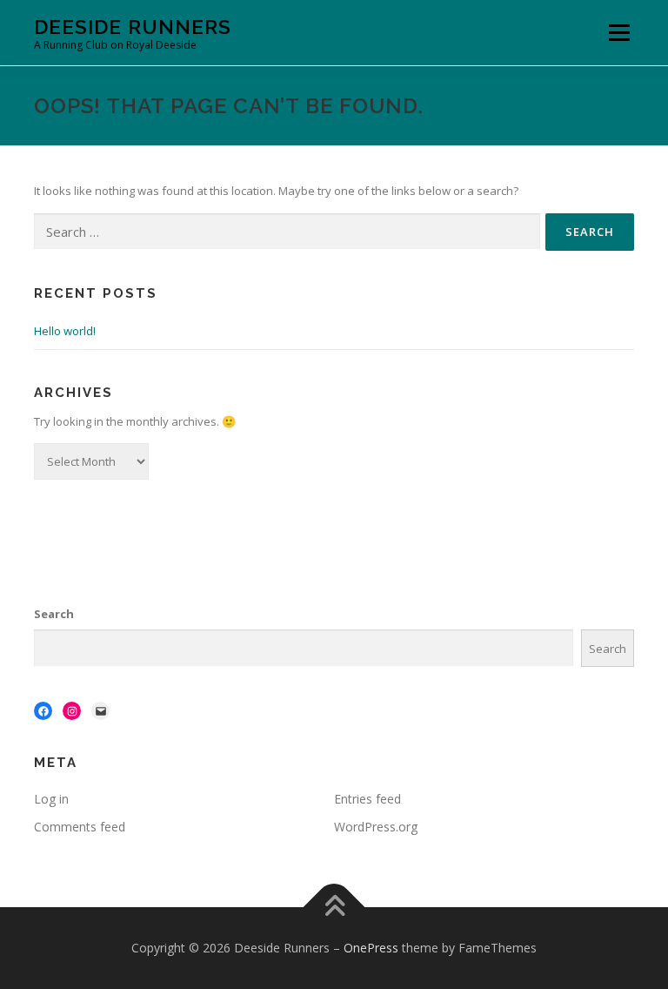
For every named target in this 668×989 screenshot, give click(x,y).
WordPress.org (376, 826)
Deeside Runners (132, 26)
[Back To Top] (334, 908)
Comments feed (79, 826)
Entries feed (367, 799)
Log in (51, 799)
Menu (619, 32)
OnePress (371, 947)
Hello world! (65, 331)
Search (54, 614)
